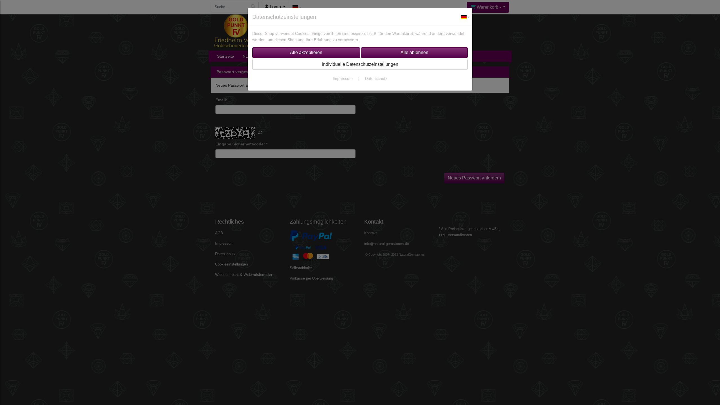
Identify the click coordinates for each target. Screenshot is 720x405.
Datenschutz (376, 78)
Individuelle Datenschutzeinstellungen (360, 64)
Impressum (343, 78)
